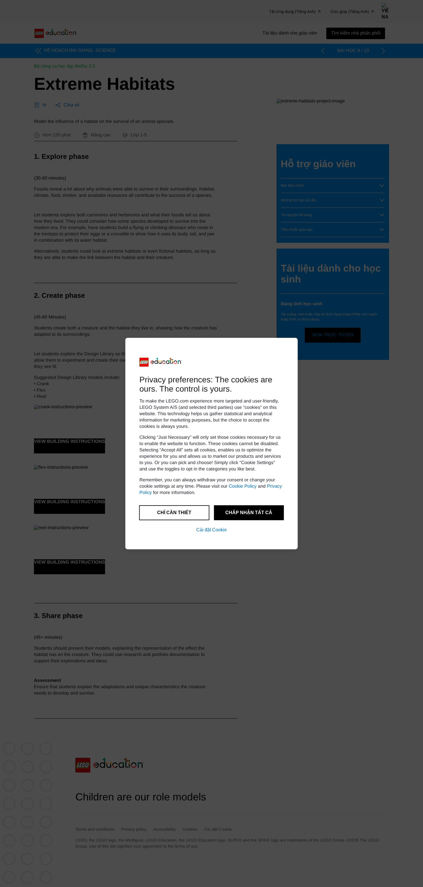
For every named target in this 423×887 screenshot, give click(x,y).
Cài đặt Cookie (211, 529)
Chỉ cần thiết (174, 512)
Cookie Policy (243, 486)
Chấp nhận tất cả (248, 512)
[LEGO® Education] (161, 362)
